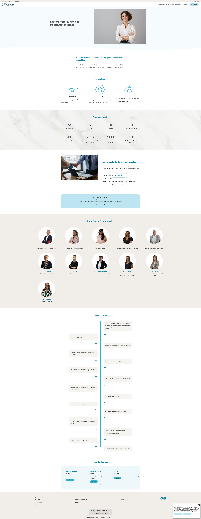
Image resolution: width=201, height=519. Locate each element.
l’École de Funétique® (115, 178)
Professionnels (10, 1)
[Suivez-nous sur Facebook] (164, 498)
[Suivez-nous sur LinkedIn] (161, 498)
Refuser (186, 514)
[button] (198, 505)
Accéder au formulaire (101, 204)
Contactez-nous (194, 4)
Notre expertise (171, 4)
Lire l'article (70, 478)
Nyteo (113, 517)
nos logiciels (120, 175)
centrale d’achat (123, 173)
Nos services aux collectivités (181, 4)
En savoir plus (55, 32)
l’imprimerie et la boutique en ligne (120, 177)
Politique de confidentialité (186, 516)
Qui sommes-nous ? (162, 4)
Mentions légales (90, 517)
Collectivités (16, 1)
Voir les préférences (195, 514)
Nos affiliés (196, 1)
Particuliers (4, 1)
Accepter (178, 514)
